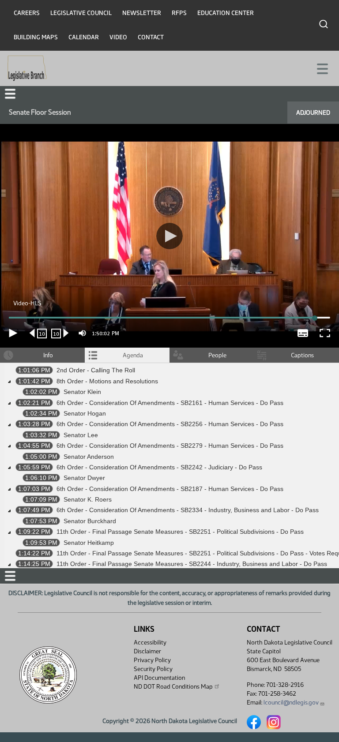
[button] (169, 371)
